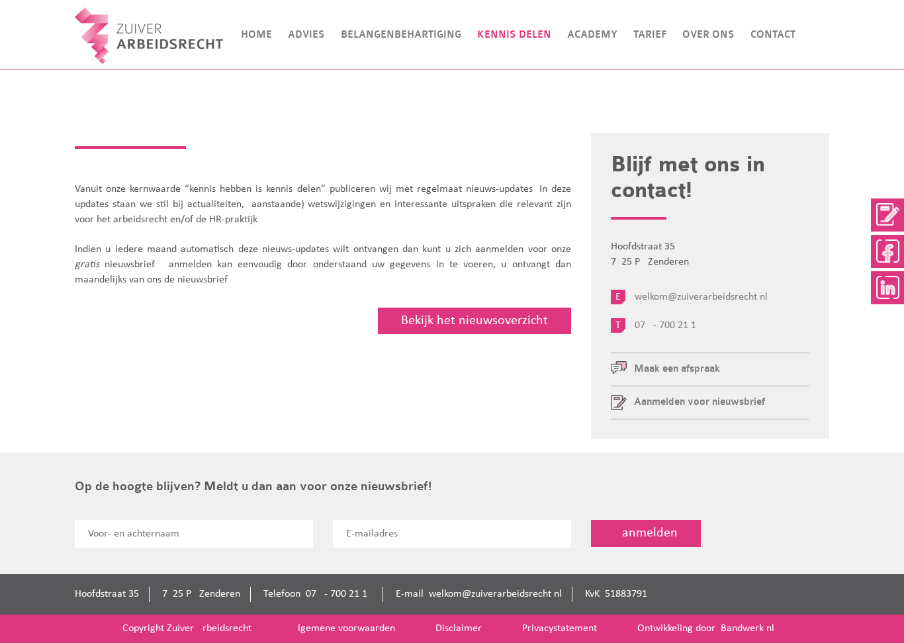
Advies (306, 34)
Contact (772, 34)
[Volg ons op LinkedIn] (887, 287)
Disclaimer (458, 628)
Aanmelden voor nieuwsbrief (699, 401)
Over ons (708, 34)
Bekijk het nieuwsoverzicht (474, 320)
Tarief (649, 34)
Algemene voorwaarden (343, 628)
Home (256, 34)
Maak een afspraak (677, 368)
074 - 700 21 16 (339, 594)
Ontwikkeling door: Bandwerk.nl (705, 628)
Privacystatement (559, 628)
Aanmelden (646, 533)
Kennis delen (514, 34)
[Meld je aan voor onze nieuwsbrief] (887, 215)
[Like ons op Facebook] (887, 251)
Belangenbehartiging (401, 34)
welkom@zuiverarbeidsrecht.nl (495, 594)
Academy (592, 34)
